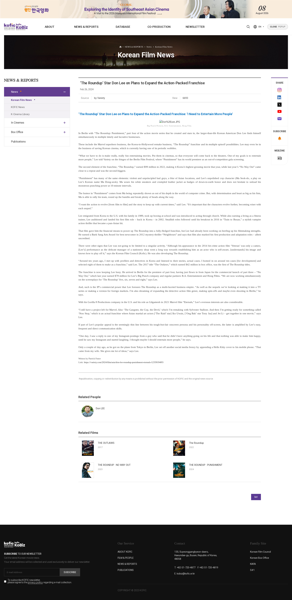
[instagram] (279, 90)
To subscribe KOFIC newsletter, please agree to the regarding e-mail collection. (40, 581)
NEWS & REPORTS (86, 26)
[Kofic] (9, 26)
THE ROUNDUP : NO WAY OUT (114, 465)
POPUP (277, 26)
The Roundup (196, 443)
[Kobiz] (21, 26)
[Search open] (248, 27)
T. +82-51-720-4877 (185, 567)
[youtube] (279, 111)
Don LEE (100, 408)
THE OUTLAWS (106, 443)
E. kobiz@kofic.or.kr (184, 573)
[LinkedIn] (279, 97)
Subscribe (70, 572)
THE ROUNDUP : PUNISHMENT (205, 465)
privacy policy (35, 582)
